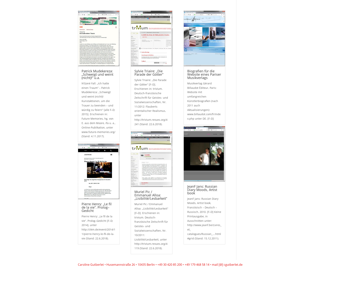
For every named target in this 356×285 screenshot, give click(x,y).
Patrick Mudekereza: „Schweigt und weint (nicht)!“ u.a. (97, 74)
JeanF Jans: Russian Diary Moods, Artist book (202, 189)
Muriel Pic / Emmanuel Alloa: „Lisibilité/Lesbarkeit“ (150, 195)
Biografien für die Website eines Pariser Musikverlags (204, 74)
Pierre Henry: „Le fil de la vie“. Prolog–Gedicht (97, 207)
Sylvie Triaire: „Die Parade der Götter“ (148, 73)
